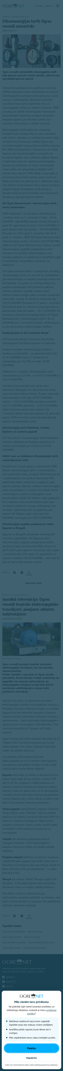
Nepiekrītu (31, 1057)
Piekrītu (31, 1048)
